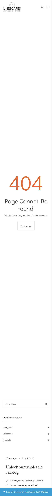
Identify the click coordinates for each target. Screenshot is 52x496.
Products (7, 439)
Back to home (26, 226)
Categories (7, 427)
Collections (8, 433)
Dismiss (44, 491)
